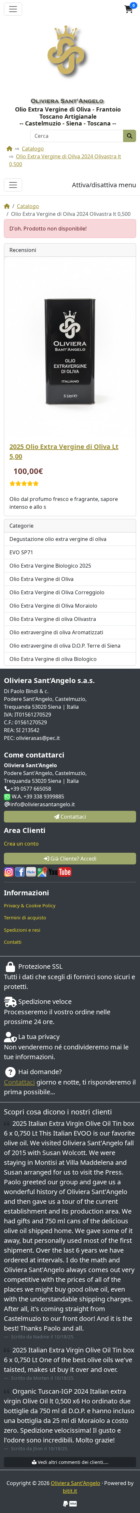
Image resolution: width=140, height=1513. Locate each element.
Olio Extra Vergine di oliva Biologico (53, 659)
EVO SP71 (21, 552)
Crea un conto (21, 843)
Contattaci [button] (72, 816)
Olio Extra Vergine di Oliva (41, 579)
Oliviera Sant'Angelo (75, 1483)
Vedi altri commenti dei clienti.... (72, 1462)
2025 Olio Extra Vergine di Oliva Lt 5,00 (64, 451)
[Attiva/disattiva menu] (13, 184)
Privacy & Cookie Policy (29, 905)
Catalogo (33, 148)
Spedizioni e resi (22, 930)
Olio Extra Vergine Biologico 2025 (50, 565)
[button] (128, 9)
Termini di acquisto (25, 917)
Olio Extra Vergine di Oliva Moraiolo (53, 605)
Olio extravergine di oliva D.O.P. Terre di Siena (64, 645)
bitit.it (70, 1490)
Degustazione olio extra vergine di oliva (57, 539)
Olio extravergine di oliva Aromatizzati (56, 632)
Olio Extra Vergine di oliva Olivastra (52, 619)
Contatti (12, 942)
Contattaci (19, 1082)
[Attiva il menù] (13, 9)
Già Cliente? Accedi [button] (72, 858)
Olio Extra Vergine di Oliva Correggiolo (57, 592)
